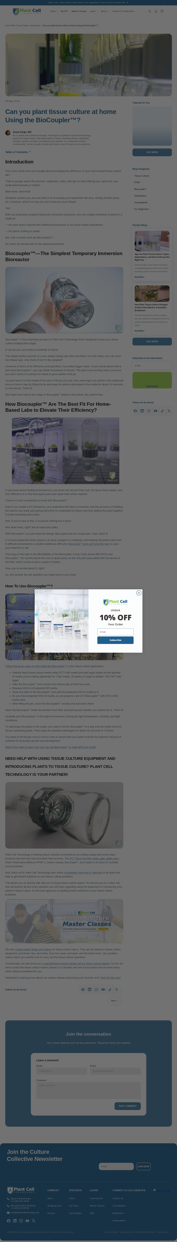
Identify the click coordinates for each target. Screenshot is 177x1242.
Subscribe (115, 640)
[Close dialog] (138, 592)
